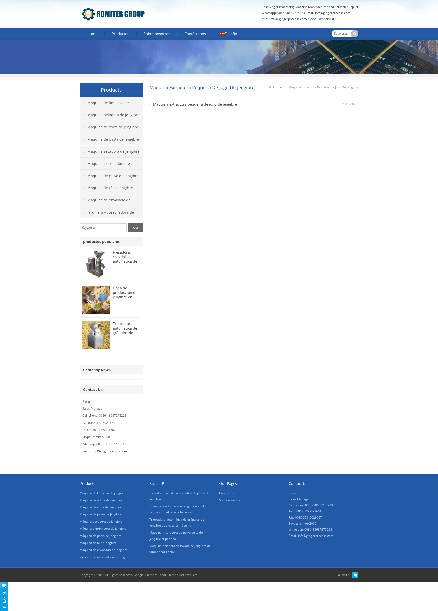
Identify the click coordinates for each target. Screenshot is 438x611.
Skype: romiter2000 (322, 19)
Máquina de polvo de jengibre (113, 175)
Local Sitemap (168, 574)
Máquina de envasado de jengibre (105, 202)
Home (92, 33)
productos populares (101, 241)
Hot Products (188, 574)
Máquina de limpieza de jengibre (104, 104)
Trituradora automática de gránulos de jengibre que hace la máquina (125, 335)
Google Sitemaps (146, 574)
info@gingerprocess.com (332, 13)
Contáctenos (195, 33)
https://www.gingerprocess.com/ (284, 19)
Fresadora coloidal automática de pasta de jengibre (125, 261)
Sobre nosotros (156, 33)
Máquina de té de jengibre (110, 187)
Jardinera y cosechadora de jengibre (107, 214)
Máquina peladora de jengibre (113, 114)
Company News (97, 369)
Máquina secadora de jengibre (113, 151)
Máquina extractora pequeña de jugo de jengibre (195, 104)
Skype (355, 575)
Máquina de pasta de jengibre (113, 139)
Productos (120, 33)
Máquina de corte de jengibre (112, 127)
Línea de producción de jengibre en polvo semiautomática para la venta (126, 299)
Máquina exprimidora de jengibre (105, 165)
